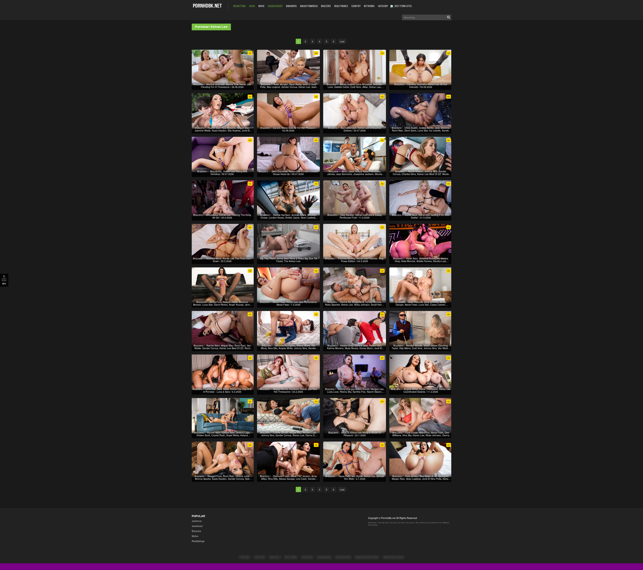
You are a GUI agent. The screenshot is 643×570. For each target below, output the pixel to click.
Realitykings (198, 541)
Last (342, 41)
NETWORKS (369, 6)
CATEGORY (383, 6)
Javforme (197, 521)
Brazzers (196, 531)
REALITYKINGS (341, 6)
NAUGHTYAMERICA (309, 6)
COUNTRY (356, 6)
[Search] (448, 17)
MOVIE (261, 6)
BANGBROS (291, 6)
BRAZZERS (326, 6)
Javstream (197, 526)
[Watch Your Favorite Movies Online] (207, 5)
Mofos (195, 536)
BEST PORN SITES (403, 6)
